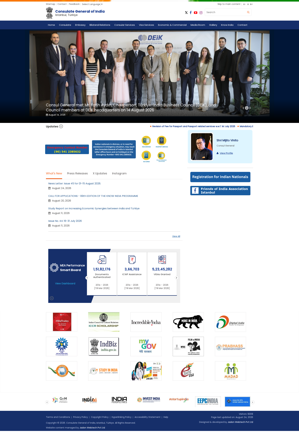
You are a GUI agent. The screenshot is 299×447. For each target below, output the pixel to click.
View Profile (226, 153)
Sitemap (50, 4)
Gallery (213, 25)
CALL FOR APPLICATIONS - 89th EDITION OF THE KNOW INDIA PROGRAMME (93, 196)
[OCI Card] (146, 156)
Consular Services (124, 25)
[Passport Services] (161, 142)
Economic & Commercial (172, 25)
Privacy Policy (80, 417)
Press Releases (77, 173)
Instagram (119, 173)
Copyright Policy (100, 417)
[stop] (52, 298)
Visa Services (146, 25)
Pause (61, 126)
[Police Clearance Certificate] (161, 156)
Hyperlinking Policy (121, 417)
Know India (227, 25)
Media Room (198, 25)
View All (176, 236)
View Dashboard (65, 283)
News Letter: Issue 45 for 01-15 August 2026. (74, 183)
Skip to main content (229, 4)
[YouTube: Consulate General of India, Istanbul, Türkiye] (195, 12)
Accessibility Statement (147, 417)
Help (166, 417)
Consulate (65, 25)
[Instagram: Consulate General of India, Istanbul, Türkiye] (200, 12)
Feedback (74, 4)
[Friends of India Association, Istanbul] (220, 190)
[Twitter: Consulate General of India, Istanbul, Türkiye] (186, 12)
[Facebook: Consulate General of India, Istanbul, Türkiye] (191, 12)
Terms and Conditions (58, 417)
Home (51, 25)
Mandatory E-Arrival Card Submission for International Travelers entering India (233, 126)
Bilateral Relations (100, 25)
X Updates (100, 173)
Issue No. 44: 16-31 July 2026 (65, 221)
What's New (54, 173)
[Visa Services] (146, 142)
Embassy (80, 25)
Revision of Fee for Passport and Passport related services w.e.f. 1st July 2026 (144, 126)
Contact (62, 4)
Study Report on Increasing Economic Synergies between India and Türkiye (94, 208)
